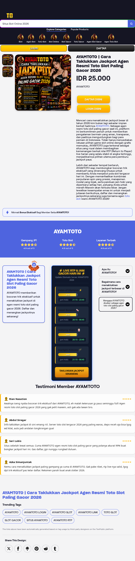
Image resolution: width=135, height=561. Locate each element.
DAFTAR (101, 48)
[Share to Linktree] (27, 548)
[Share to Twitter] (9, 548)
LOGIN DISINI (93, 108)
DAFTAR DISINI (93, 99)
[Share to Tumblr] (55, 548)
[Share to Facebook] (18, 548)
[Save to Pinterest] (36, 548)
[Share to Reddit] (46, 548)
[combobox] (64, 23)
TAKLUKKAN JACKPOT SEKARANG (71, 372)
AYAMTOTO (102, 126)
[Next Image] (68, 83)
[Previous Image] (17, 83)
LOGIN (34, 48)
